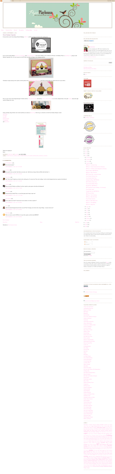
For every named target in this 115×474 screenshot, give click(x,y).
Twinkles (70, 98)
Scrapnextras (86, 384)
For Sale (35, 30)
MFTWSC (109, 445)
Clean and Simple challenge (94, 431)
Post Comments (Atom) (12, 224)
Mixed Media (94, 447)
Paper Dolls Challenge (108, 450)
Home (2, 30)
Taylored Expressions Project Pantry (91, 462)
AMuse (85, 426)
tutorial (94, 465)
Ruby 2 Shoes (86, 380)
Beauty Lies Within (87, 310)
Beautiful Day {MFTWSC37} (91, 185)
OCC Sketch (96, 450)
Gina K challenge (94, 439)
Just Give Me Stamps (88, 359)
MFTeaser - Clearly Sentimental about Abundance (95, 166)
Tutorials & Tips (9, 30)
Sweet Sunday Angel (90, 189)
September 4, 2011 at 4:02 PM (14, 202)
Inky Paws (86, 351)
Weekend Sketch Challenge (98, 466)
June (87, 210)
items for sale (86, 441)
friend (111, 438)
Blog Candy (85, 429)
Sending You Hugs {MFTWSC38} (92, 179)
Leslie (7, 205)
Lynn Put (4, 117)
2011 (86, 155)
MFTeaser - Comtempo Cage (91, 164)
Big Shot (107, 427)
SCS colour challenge (92, 454)
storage (111, 457)
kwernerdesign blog (87, 361)
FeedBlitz (90, 255)
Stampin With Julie (87, 392)
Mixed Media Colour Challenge (101, 447)
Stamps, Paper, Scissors (88, 398)
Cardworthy (86, 319)
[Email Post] (19, 154)
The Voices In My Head (88, 410)
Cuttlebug (109, 435)
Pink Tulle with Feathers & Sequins (90, 375)
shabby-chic (90, 456)
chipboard (110, 430)
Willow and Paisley (87, 418)
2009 (86, 224)
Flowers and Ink (87, 338)
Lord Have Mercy (87, 362)
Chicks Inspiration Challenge (103, 430)
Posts (86, 242)
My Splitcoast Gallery (88, 67)
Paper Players (92, 451)
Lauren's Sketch (92, 442)
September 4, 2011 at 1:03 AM (14, 166)
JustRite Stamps (91, 441)
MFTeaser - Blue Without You (91, 200)
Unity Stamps (98, 465)
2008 (86, 226)
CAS (85, 430)
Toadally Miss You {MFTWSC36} (92, 191)
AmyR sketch (88, 426)
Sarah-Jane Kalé (6, 118)
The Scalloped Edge (87, 407)
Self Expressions (87, 385)
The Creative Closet (87, 403)
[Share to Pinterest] (25, 154)
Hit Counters (86, 287)
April (87, 214)
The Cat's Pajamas (108, 463)
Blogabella (86, 313)
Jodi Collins (8, 212)
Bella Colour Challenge (103, 426)
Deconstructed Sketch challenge (99, 436)
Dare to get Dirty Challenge (88, 436)
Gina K (90, 439)
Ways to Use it (90, 466)
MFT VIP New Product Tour (91, 181)
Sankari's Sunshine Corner (89, 382)
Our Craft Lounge (101, 450)
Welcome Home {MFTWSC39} (92, 170)
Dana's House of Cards (88, 329)
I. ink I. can (86, 344)
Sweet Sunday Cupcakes (90, 198)
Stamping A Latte (87, 395)
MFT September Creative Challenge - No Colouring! (96, 187)
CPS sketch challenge (105, 433)
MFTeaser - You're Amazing (91, 195)
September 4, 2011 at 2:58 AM (14, 173)
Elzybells (95, 438)
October (87, 161)
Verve (109, 465)
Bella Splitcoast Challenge (92, 427)
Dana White (5, 114)
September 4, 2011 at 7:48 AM (14, 181)
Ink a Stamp (86, 347)
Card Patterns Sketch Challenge (99, 429)
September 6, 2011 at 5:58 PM (14, 216)
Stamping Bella (106, 458)
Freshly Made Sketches (106, 438)
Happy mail (99, 439)
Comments (87, 244)
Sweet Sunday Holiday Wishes (92, 183)
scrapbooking (86, 454)
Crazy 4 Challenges (92, 435)
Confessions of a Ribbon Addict (90, 324)
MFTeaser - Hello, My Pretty (91, 196)
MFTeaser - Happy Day (90, 204)
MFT (97, 444)
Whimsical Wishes (43, 155)
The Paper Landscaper (88, 405)
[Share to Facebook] (24, 154)
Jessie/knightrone (9, 162)
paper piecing (10, 155)
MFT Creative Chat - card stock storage (93, 174)
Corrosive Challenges (88, 326)
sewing (15, 155)
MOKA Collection (89, 448)
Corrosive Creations (87, 328)
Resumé (15, 30)
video (111, 465)
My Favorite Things (87, 367)
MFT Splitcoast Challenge (102, 445)
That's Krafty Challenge (101, 463)
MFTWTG (86, 447)
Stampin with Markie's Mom (89, 394)
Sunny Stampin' (87, 400)
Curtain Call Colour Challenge (101, 435)
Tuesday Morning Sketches (88, 465)
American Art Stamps (108, 424)
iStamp (85, 352)
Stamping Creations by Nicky (89, 397)
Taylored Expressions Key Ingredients (105, 460)
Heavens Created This (88, 343)
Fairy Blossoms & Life (88, 336)
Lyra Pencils (97, 442)
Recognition (21, 30)
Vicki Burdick (5, 120)
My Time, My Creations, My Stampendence (92, 369)
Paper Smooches (98, 451)
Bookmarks (89, 429)
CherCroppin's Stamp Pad (88, 321)
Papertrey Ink (103, 451)
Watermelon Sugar (87, 415)
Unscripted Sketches (104, 465)
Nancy (107, 262)
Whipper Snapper (87, 467)
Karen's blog (32, 112)
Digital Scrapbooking (89, 438)
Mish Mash (86, 366)
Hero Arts (103, 439)
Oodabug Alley (86, 370)
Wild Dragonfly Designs (88, 417)
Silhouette (94, 456)
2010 (86, 222)
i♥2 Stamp (86, 354)
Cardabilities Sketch (108, 429)
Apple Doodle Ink (95, 426)
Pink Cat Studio (109, 451)
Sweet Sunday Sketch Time (91, 178)
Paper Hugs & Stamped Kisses (89, 372)
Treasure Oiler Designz (88, 413)
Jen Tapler (5, 115)
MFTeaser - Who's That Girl (91, 172)
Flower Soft (99, 438)
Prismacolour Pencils (90, 453)
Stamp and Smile (87, 389)
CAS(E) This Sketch (90, 430)
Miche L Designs (87, 364)
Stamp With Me (87, 390)
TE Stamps (94, 463)
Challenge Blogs (29, 30)
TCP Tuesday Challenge (88, 463)
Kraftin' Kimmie (97, 441)
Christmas (86, 431)
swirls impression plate (32, 98)
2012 (86, 153)
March (87, 216)
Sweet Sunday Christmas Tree (91, 176)
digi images (108, 436)
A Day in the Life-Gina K (88, 306)
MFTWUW (90, 447)
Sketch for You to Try (100, 456)
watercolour (86, 466)
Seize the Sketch (109, 454)
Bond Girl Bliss (86, 315)
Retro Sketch (104, 453)
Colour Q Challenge (109, 431)
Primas (85, 453)
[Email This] (20, 154)
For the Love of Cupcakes (20, 55)
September (88, 163)
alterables (102, 424)
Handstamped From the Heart (89, 341)
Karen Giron (6, 121)
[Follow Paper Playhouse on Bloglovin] (89, 41)
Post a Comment (6, 219)
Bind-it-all (110, 427)
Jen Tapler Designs (87, 356)
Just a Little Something (88, 357)
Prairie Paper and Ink (88, 379)
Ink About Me (86, 349)
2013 (86, 151)
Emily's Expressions (87, 334)
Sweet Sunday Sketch (22, 155)
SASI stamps (109, 453)
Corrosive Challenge (97, 433)
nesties (91, 450)
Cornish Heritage (90, 433)
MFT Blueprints (103, 444)
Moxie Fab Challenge (96, 448)
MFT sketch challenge (92, 445)
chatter (96, 430)
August (87, 206)
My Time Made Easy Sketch (105, 448)
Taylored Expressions (31, 55)
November (88, 159)
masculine (103, 442)
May (87, 212)
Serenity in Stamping (88, 387)
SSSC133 (26, 36)
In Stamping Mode (87, 346)
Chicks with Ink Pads (88, 323)
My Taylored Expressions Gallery (90, 68)
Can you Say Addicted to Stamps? (90, 316)
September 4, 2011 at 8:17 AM (14, 188)
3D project (86, 424)
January (87, 220)
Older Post (77, 222)
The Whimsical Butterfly (88, 412)
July (87, 208)
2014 (86, 149)
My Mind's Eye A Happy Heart (34, 80)
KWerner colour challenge (104, 441)
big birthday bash (68, 55)
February (88, 218)
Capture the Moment (87, 318)
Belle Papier (86, 311)
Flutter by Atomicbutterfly (88, 339)
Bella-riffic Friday (101, 427)
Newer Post (5, 222)
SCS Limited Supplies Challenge (101, 454)
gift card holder (86, 439)
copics (86, 433)
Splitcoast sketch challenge (92, 457)
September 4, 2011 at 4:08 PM (14, 209)
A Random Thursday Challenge (94, 424)
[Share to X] (23, 154)
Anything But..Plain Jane (88, 308)
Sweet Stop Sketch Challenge (89, 459)
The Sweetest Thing (87, 408)
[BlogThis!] (22, 154)
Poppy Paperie (86, 377)
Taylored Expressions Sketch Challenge (105, 462)
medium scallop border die (47, 98)
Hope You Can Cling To (108, 439)
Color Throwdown (102, 431)
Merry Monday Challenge (92, 444)
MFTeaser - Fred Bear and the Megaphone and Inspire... (96, 168)
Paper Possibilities (87, 374)
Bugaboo (92, 429)
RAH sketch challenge (98, 453)
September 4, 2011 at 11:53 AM (14, 195)
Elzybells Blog (86, 333)
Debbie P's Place (87, 331)
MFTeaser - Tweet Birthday (91, 202)
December (88, 157)
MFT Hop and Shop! (90, 193)
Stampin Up (100, 457)
